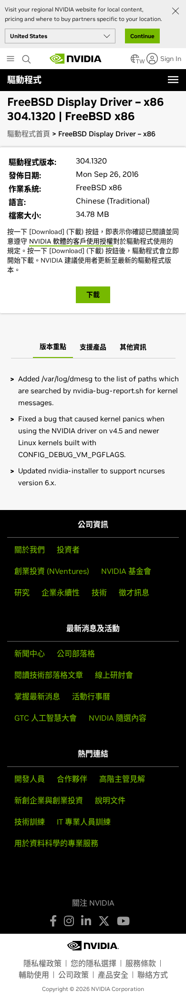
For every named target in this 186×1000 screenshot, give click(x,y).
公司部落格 (76, 653)
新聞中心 (29, 653)
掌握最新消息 (37, 696)
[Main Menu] (10, 59)
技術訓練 (29, 822)
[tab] (53, 347)
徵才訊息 (134, 592)
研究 (22, 592)
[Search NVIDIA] (27, 56)
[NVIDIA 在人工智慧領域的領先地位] (76, 58)
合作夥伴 (72, 779)
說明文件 (110, 800)
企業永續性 (60, 592)
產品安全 (113, 975)
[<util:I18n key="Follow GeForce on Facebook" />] (53, 921)
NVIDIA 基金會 (126, 571)
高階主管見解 (122, 779)
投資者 (68, 549)
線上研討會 (114, 675)
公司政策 (73, 975)
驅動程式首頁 (28, 133)
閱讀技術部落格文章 (48, 675)
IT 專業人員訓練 (84, 822)
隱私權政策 (42, 963)
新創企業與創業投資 (48, 800)
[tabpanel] (93, 431)
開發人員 (29, 779)
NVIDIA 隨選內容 (117, 718)
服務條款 (140, 963)
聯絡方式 (152, 975)
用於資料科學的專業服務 (56, 843)
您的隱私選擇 (93, 963)
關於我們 (29, 549)
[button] (135, 61)
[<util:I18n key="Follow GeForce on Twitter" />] (104, 921)
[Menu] (173, 79)
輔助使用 (34, 975)
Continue (142, 36)
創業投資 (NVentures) (51, 571)
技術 (99, 592)
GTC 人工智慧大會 (45, 718)
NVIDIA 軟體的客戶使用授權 (71, 241)
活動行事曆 (91, 696)
